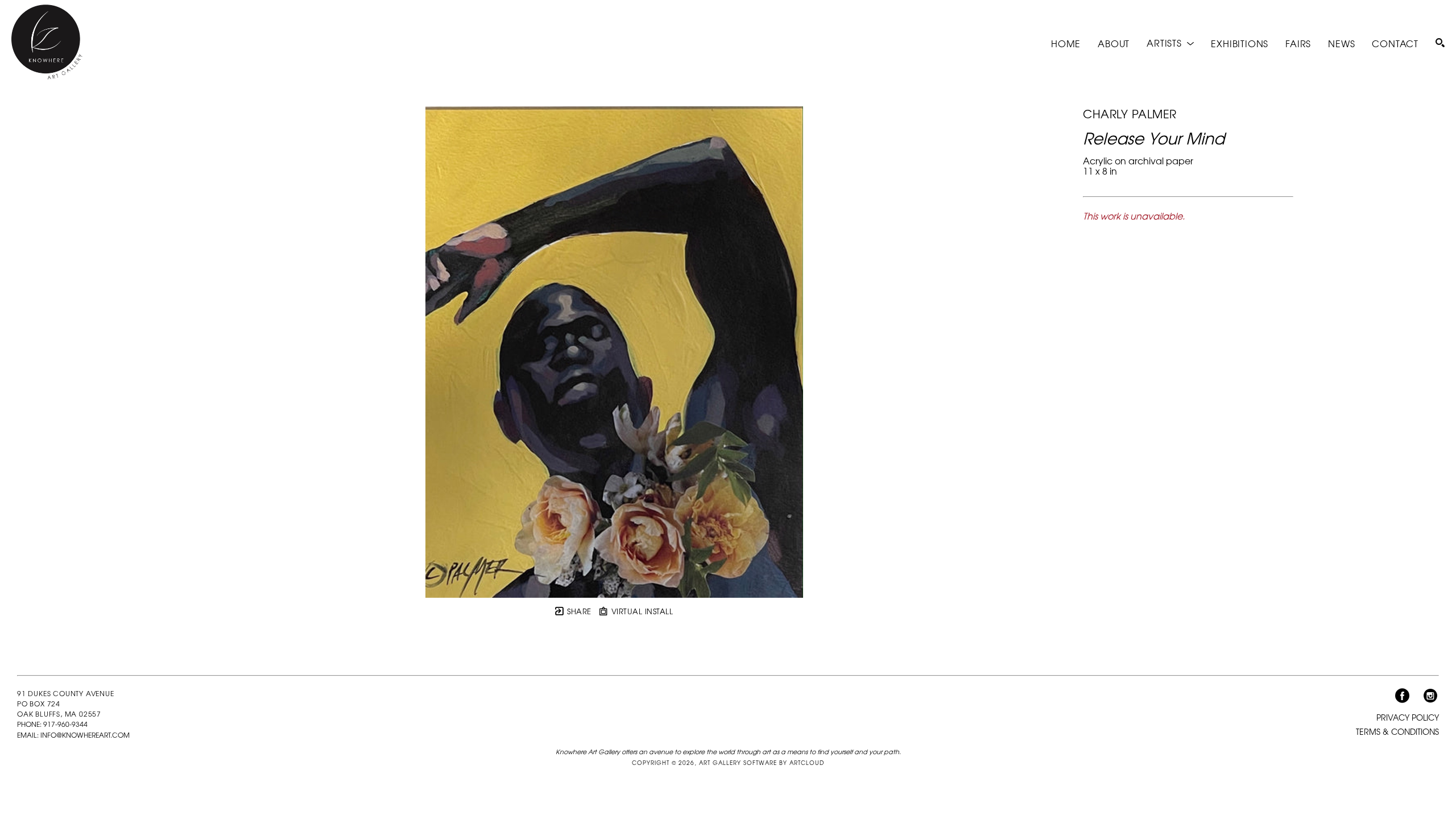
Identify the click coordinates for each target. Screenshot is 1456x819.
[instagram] (1430, 696)
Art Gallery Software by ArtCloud (761, 762)
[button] (1170, 43)
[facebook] (1401, 696)
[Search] (1440, 42)
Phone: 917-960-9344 (52, 724)
